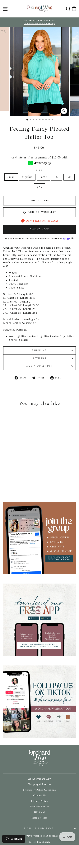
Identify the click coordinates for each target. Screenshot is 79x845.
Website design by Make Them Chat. (51, 835)
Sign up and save (38, 828)
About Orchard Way (39, 778)
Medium (27, 177)
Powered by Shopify (39, 842)
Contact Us (39, 795)
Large (43, 177)
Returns (39, 358)
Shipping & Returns (39, 784)
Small (11, 177)
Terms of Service (39, 806)
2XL (69, 177)
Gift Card (39, 812)
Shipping (39, 350)
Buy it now (39, 229)
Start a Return (39, 817)
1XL (56, 177)
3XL (39, 187)
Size (39, 170)
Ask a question (39, 365)
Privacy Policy (39, 801)
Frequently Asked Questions (39, 790)
